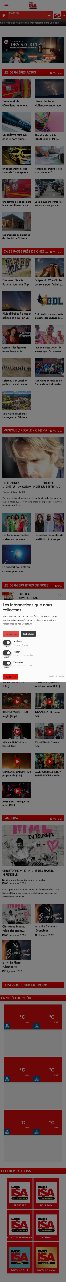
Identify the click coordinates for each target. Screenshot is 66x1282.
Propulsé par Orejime (56, 676)
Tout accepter (10, 633)
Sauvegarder (10, 676)
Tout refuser (28, 633)
